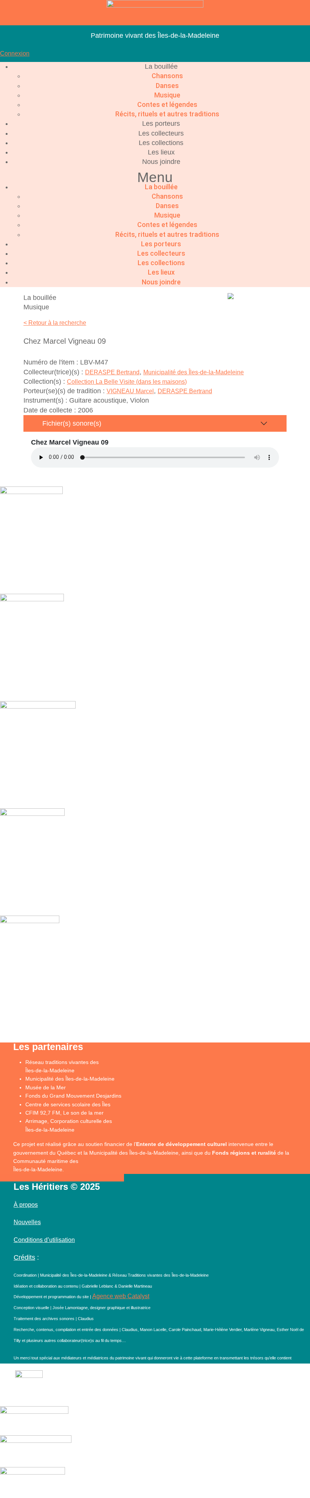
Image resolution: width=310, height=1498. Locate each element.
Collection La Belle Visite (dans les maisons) (127, 381)
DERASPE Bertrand (112, 372)
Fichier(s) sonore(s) (71, 423)
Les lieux (161, 152)
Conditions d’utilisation (44, 1240)
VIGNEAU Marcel (130, 391)
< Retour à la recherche (54, 323)
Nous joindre (161, 161)
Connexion (14, 53)
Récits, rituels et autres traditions (167, 114)
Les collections (161, 143)
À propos (26, 1204)
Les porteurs (161, 123)
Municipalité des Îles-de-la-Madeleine (193, 372)
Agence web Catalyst (120, 1296)
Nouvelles (27, 1222)
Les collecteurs (161, 133)
